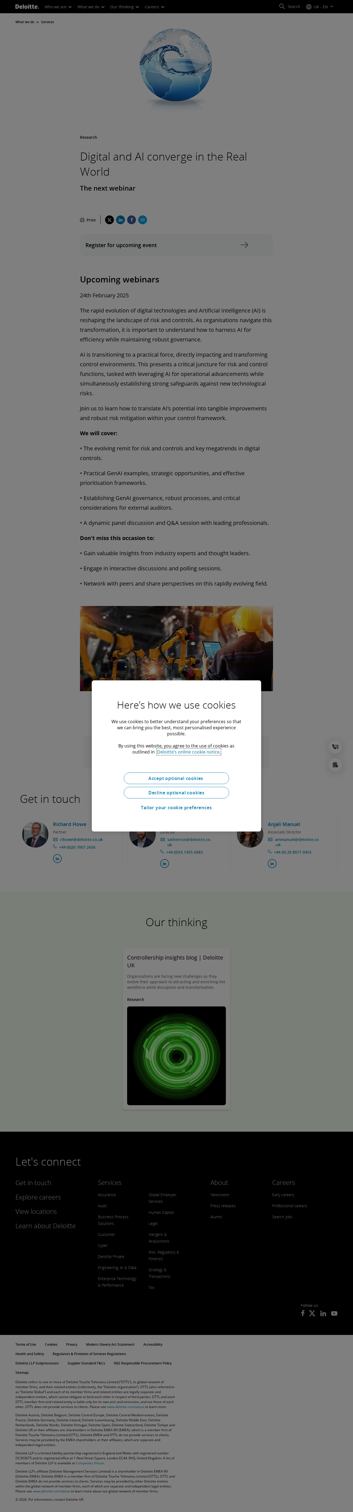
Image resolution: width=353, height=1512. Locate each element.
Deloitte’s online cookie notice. (189, 752)
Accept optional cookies (176, 778)
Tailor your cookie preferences (176, 808)
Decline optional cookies (176, 793)
